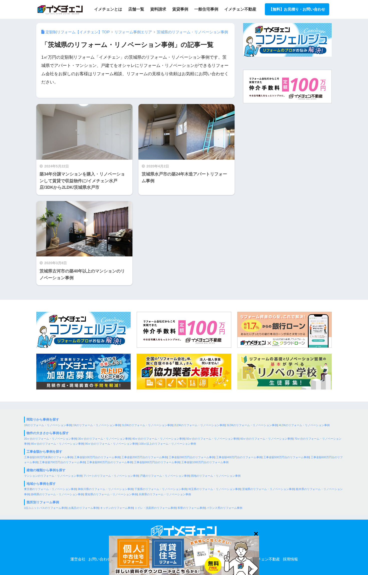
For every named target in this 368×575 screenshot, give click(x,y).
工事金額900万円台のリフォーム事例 (157, 462)
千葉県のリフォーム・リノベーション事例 (160, 489)
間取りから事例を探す (43, 419)
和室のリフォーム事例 (191, 507)
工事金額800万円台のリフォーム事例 (109, 462)
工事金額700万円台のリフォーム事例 (62, 462)
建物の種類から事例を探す (46, 470)
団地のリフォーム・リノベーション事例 (216, 475)
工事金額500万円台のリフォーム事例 (286, 457)
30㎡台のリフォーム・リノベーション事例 (104, 438)
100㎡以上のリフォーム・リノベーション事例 (167, 443)
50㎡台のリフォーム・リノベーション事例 (212, 438)
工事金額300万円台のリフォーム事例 (192, 457)
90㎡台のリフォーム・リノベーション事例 (111, 443)
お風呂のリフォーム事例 (83, 507)
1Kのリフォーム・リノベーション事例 (96, 425)
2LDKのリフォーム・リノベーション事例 (199, 425)
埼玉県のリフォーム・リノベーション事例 (214, 489)
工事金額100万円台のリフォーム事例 (97, 457)
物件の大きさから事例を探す (48, 433)
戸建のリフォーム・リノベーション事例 (165, 475)
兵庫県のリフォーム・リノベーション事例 (165, 494)
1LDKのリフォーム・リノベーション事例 (147, 425)
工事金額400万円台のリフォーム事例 (239, 457)
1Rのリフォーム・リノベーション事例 (48, 425)
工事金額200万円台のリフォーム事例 (144, 457)
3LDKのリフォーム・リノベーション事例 (252, 425)
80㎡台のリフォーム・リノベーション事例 (57, 443)
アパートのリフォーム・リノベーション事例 (110, 475)
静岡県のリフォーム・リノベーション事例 (57, 494)
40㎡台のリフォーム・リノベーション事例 (158, 438)
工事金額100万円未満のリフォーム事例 (48, 457)
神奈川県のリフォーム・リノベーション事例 (105, 489)
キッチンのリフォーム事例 (116, 507)
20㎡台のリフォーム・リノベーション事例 (50, 438)
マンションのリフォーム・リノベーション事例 (53, 475)
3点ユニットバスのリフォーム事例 (45, 507)
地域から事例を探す (41, 484)
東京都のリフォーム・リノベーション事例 (50, 489)
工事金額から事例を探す (44, 451)
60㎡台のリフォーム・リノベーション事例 (266, 438)
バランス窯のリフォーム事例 (224, 507)
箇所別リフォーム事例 (43, 502)
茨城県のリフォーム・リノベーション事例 (268, 489)
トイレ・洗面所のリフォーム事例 (155, 507)
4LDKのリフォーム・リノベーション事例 (304, 425)
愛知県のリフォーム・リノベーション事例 (111, 494)
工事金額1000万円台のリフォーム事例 (205, 462)
